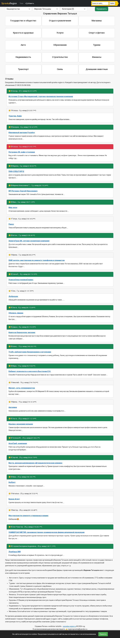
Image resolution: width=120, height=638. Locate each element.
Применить (101, 9)
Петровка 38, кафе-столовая (22, 152)
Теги (21, 3)
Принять (103, 634)
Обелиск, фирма (16, 313)
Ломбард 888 (15, 552)
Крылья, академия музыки (21, 424)
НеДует (12, 482)
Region (9, 3)
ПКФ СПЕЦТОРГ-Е (16, 171)
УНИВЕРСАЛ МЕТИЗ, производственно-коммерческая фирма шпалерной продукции (46, 532)
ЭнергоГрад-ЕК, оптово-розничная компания (29, 241)
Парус (11, 224)
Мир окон (13, 207)
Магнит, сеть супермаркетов (22, 388)
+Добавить (29, 3)
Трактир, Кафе (15, 116)
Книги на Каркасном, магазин (22, 332)
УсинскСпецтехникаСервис (21, 280)
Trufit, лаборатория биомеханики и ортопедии (30, 352)
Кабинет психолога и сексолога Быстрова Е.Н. (30, 371)
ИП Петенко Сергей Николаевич (23, 191)
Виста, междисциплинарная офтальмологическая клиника (35, 463)
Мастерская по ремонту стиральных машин (28, 516)
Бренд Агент (14, 499)
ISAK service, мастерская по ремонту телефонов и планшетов (37, 260)
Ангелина (13, 407)
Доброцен (13, 296)
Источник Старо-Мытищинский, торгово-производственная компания (41, 96)
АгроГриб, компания (18, 443)
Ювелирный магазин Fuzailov (22, 133)
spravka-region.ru (69, 626)
